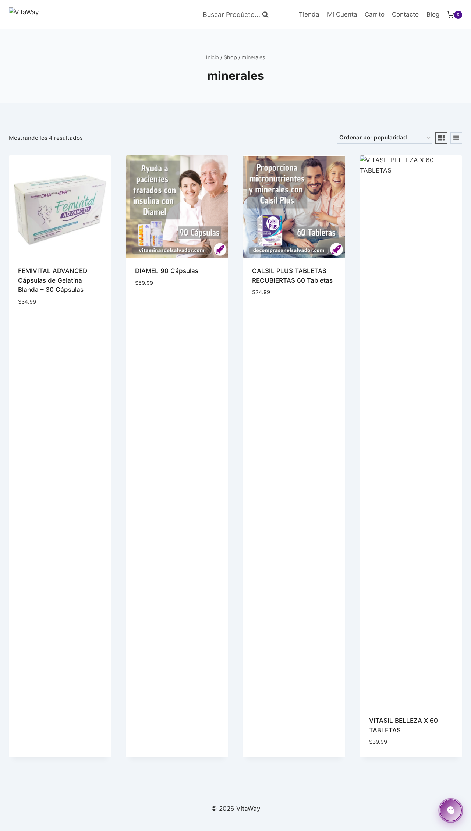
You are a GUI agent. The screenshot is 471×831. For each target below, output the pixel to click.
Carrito (375, 14)
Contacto (405, 14)
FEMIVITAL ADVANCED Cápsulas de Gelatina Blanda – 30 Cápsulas (52, 280)
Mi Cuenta (342, 14)
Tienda (309, 14)
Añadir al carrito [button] (50, 319)
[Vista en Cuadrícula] (441, 138)
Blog (432, 14)
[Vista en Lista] (456, 138)
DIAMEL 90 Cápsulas (166, 271)
